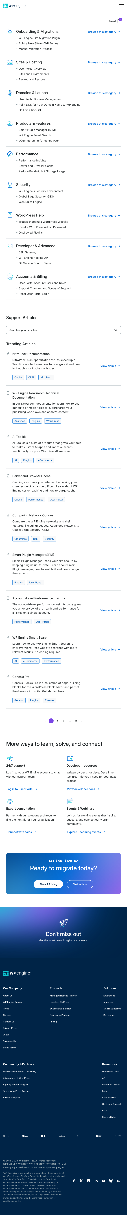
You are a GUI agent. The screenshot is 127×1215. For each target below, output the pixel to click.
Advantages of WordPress (16, 1078)
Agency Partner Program (15, 1084)
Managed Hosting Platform (63, 995)
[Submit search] (116, 330)
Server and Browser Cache (36, 165)
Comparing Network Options (33, 515)
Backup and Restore (32, 79)
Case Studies (109, 1097)
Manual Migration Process (35, 48)
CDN (31, 377)
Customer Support (111, 1104)
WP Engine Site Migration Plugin (39, 38)
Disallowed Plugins (31, 232)
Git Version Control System (36, 263)
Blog (104, 1091)
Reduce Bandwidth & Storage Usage (42, 171)
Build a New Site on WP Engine (38, 43)
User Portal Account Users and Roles (42, 283)
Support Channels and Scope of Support (45, 288)
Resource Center (111, 1084)
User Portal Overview (32, 68)
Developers (109, 1015)
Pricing (53, 1021)
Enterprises (109, 995)
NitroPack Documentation (31, 354)
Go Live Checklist (30, 110)
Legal (6, 1034)
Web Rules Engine (30, 202)
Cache (18, 377)
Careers (7, 1015)
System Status (109, 1117)
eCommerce (45, 460)
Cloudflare (20, 538)
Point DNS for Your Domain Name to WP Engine (49, 104)
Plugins (35, 421)
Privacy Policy (10, 1028)
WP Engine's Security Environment (41, 191)
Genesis (19, 700)
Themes (49, 700)
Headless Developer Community (19, 1071)
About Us (7, 995)
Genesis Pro (21, 677)
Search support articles (23, 330)
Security (49, 538)
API (103, 1078)
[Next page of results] (82, 720)
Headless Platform (59, 1002)
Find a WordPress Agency (16, 1091)
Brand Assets (9, 1047)
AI (15, 460)
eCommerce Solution (60, 1008)
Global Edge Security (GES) (36, 196)
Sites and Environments (34, 74)
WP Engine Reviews (13, 1002)
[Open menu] (121, 5)
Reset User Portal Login (34, 293)
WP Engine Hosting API (33, 257)
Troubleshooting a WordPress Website (43, 221)
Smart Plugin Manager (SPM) (37, 129)
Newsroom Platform (60, 1015)
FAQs (104, 1110)
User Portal (56, 499)
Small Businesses (112, 1008)
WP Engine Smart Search (35, 135)
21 (76, 721)
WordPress (52, 421)
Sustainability (9, 1041)
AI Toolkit (19, 437)
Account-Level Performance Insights (38, 598)
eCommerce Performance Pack (39, 140)
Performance (35, 499)
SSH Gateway (27, 252)
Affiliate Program (11, 1097)
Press (6, 1008)
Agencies (108, 1002)
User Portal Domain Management (40, 99)
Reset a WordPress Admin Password (42, 227)
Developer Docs (110, 1071)
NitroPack (46, 377)
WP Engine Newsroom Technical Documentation (35, 395)
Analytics (19, 421)
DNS (35, 538)
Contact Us (8, 1021)
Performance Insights (32, 160)
